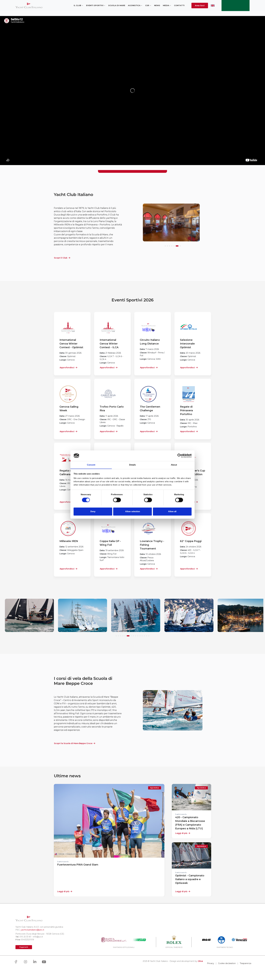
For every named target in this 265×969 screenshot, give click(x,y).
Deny (92, 511)
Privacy (210, 963)
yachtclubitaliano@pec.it (32, 930)
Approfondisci (67, 367)
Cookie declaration (227, 963)
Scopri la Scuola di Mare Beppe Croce (73, 743)
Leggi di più (63, 891)
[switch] (117, 500)
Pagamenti (23, 947)
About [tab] (174, 465)
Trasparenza (245, 963)
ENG (213, 5)
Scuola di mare (116, 5)
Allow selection (132, 511)
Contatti (179, 5)
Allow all (172, 511)
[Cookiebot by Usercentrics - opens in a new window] (179, 456)
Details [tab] (132, 465)
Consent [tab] (91, 465)
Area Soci (200, 5)
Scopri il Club (60, 258)
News (157, 5)
